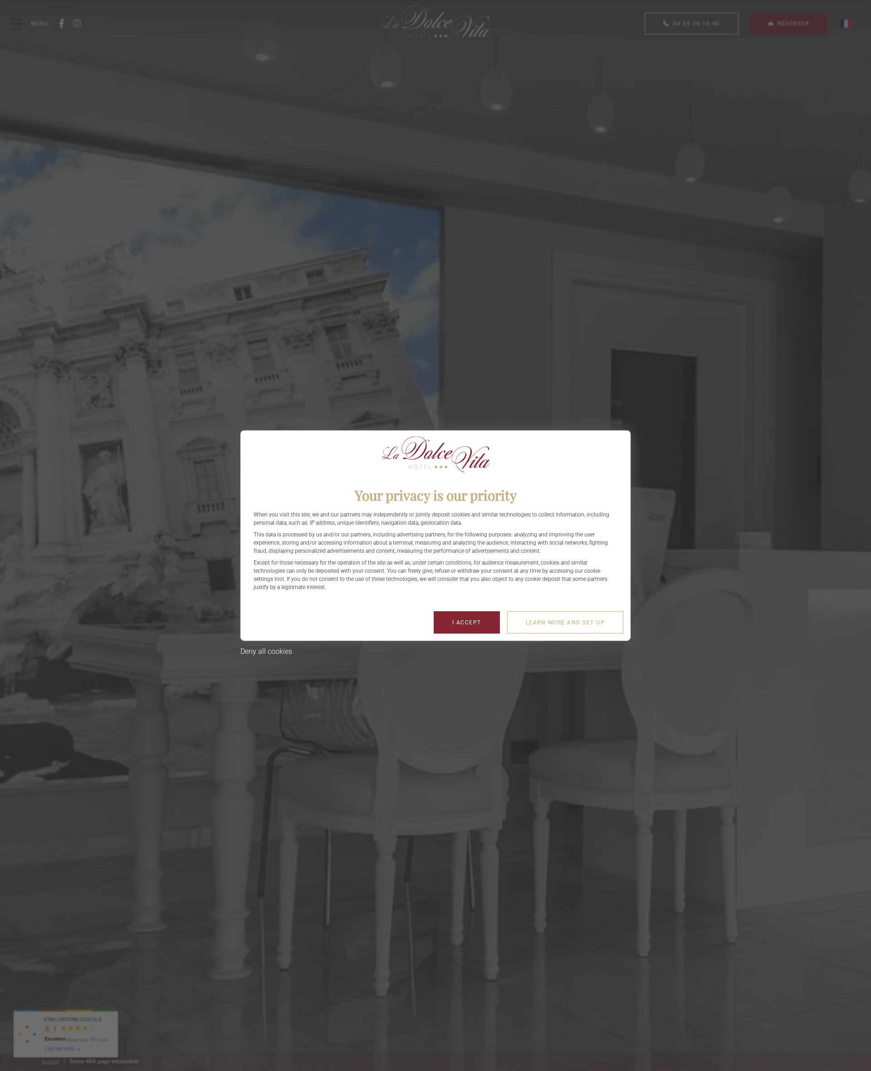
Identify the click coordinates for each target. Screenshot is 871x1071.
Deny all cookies (266, 651)
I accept (466, 622)
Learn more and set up (565, 622)
